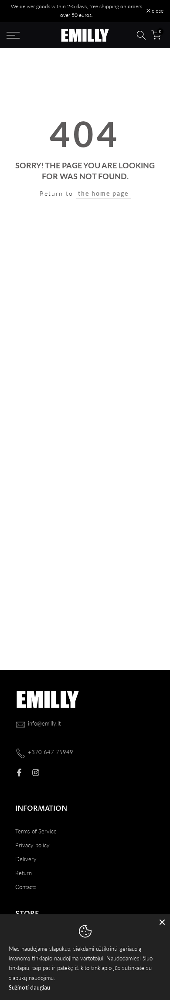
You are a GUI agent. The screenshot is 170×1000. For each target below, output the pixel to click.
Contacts (26, 886)
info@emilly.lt (44, 723)
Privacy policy (32, 845)
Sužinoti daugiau (29, 987)
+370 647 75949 (50, 752)
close (156, 10)
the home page (103, 193)
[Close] (162, 922)
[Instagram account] (36, 772)
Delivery (26, 859)
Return (23, 873)
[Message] (76, 11)
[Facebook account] (19, 772)
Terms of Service (36, 831)
